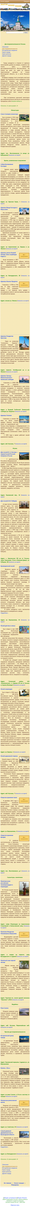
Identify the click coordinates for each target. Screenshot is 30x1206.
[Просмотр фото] (24, 121)
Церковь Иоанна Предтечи (9, 281)
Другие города (6, 56)
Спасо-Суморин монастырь (9, 114)
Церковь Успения (6, 415)
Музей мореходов (6, 689)
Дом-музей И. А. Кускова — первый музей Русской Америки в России (9, 454)
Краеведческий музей (8, 566)
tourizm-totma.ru (17, 101)
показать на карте (14, 155)
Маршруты (15, 1185)
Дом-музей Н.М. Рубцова (9, 501)
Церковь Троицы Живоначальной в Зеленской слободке (7, 377)
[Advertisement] (15, 38)
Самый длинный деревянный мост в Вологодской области (7, 1132)
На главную (7, 1183)
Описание (5, 47)
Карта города (6, 52)
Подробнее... (5, 613)
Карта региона (6, 54)
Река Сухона (4, 1008)
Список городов (4, 1)
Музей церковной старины (9, 756)
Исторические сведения (9, 50)
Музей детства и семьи (8, 626)
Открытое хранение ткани (9, 797)
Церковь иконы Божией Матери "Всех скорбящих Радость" (9, 254)
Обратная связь (15, 1205)
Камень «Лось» (5, 1068)
